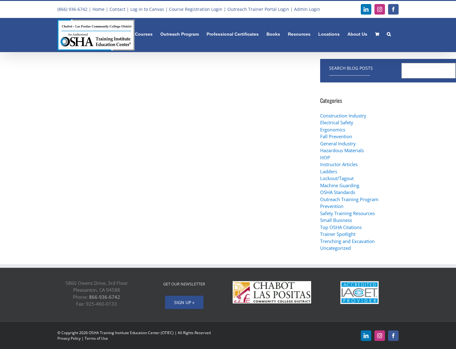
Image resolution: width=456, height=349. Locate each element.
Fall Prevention (336, 136)
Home (98, 9)
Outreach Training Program (349, 199)
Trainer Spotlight (337, 234)
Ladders (328, 171)
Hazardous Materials (342, 150)
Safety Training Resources (347, 213)
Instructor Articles (339, 164)
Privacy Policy (69, 338)
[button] (389, 33)
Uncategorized (335, 248)
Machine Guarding (339, 185)
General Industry (338, 143)
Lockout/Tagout (337, 178)
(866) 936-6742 (72, 9)
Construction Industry (343, 116)
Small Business (336, 220)
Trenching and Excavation (347, 241)
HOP (325, 157)
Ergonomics (332, 129)
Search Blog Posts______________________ (351, 70)
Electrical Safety (336, 122)
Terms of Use (96, 338)
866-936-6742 (104, 297)
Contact (117, 9)
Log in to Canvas (147, 9)
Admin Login (307, 9)
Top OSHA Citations (341, 227)
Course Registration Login (195, 9)
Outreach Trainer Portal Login (258, 9)
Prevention (331, 206)
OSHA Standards (337, 192)
